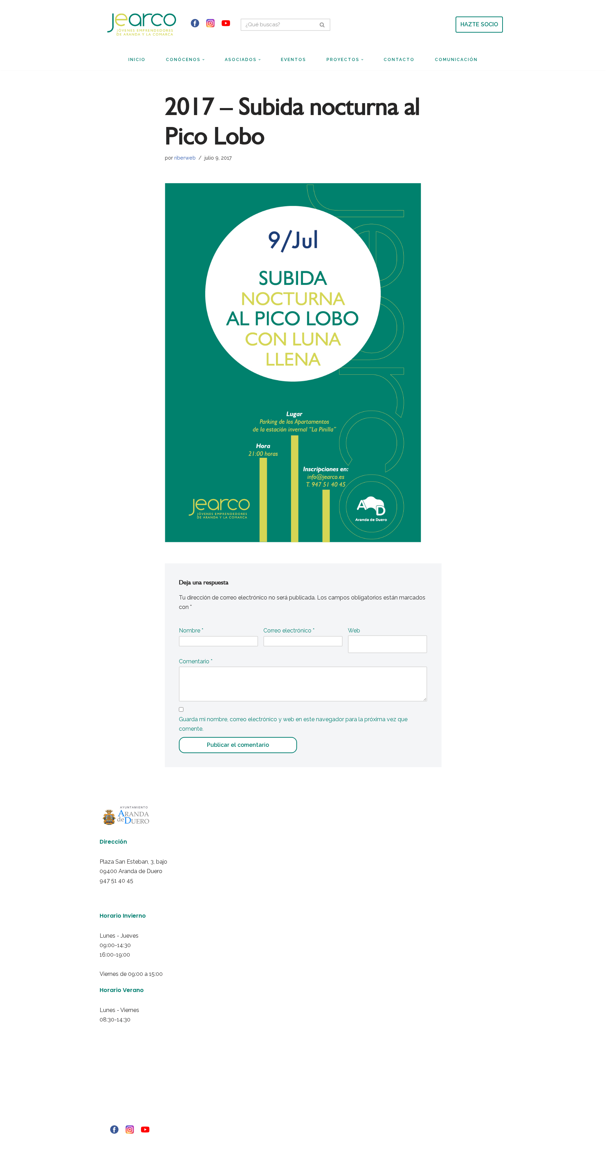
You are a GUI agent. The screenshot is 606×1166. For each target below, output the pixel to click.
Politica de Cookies (115, 1100)
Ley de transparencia (118, 1119)
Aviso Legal (109, 1081)
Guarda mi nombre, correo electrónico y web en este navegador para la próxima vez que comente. (293, 724)
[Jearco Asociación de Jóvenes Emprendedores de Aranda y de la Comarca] (141, 24)
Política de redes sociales (121, 1109)
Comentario (196, 661)
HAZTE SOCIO (479, 24)
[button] (203, 60)
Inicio (137, 59)
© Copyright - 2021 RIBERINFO (124, 1142)
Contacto (399, 59)
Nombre (191, 630)
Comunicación (456, 59)
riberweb (185, 158)
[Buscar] (322, 25)
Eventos (293, 59)
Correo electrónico (289, 630)
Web (354, 630)
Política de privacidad (117, 1090)
